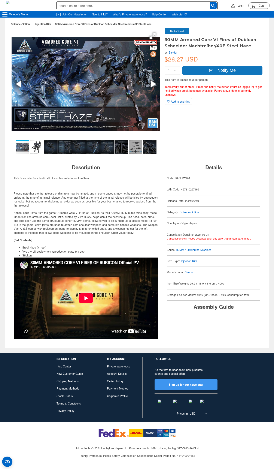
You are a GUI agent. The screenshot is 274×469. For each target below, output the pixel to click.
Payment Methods (68, 388)
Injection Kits (43, 24)
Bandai (172, 52)
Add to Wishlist (180, 101)
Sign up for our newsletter (186, 384)
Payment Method (117, 388)
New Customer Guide (70, 374)
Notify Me (226, 70)
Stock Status (65, 396)
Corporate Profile (117, 396)
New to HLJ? (100, 14)
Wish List (177, 14)
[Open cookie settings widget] (7, 462)
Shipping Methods (68, 381)
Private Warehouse (118, 366)
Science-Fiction (20, 24)
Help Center (159, 14)
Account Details (117, 374)
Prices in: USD (186, 413)
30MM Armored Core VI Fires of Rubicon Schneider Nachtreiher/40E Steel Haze (103, 24)
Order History (115, 381)
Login (240, 5)
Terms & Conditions (69, 403)
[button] (152, 36)
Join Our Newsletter (74, 14)
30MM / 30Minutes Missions (193, 250)
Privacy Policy (65, 411)
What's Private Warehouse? (130, 14)
